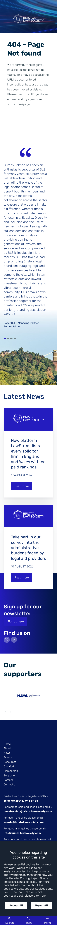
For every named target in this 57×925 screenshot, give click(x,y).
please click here (35, 895)
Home (7, 743)
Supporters (10, 775)
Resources (10, 761)
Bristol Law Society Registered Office (26, 796)
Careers (8, 779)
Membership (11, 770)
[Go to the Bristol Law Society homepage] (28, 20)
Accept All (16, 905)
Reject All (41, 905)
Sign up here (15, 621)
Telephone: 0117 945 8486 (21, 800)
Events (8, 757)
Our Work (9, 766)
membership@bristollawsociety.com (28, 811)
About (7, 748)
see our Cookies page (38, 888)
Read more (22, 486)
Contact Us (10, 784)
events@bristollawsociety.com (24, 822)
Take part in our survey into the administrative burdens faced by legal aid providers (28, 548)
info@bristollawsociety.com (22, 833)
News (7, 752)
